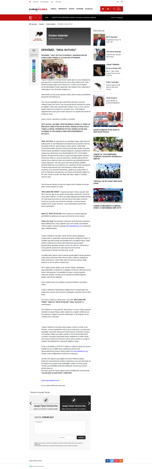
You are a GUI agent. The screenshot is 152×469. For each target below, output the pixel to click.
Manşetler (35, 1)
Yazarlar (88, 9)
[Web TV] (118, 2)
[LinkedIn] (33, 67)
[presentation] (35, 17)
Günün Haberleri (44, 1)
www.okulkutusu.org (80, 351)
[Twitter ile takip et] (112, 461)
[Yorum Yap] (33, 80)
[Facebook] (33, 61)
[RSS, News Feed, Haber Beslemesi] (121, 461)
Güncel (54, 9)
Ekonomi (79, 9)
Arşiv (52, 1)
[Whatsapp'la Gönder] (33, 70)
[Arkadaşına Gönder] (33, 74)
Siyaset (72, 9)
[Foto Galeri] (122, 2)
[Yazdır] (33, 77)
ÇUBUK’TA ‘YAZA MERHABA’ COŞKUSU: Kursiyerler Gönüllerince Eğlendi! (74, 17)
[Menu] (102, 9)
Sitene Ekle (58, 1)
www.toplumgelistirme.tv (50, 380)
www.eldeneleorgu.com (74, 226)
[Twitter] (33, 64)
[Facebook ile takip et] (107, 461)
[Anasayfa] (30, 1)
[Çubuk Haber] (38, 9)
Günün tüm (117, 17)
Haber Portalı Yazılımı (38, 466)
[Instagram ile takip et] (116, 461)
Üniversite (62, 9)
